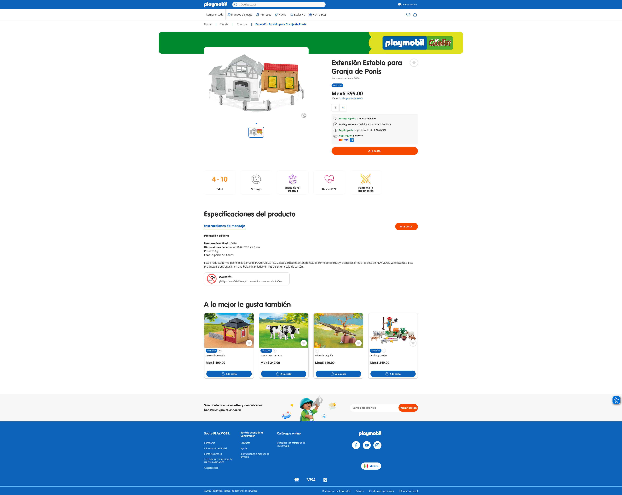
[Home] (215, 4)
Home (208, 24)
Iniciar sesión (410, 4)
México (374, 466)
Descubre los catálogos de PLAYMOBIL (291, 444)
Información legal (408, 491)
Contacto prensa (213, 453)
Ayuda (244, 448)
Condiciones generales (381, 491)
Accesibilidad (211, 467)
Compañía (209, 442)
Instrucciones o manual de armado (255, 455)
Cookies (360, 491)
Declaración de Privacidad (336, 491)
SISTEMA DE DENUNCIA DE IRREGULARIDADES (218, 461)
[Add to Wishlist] (414, 63)
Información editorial (215, 448)
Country (242, 24)
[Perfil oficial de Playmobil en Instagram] (377, 445)
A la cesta (374, 151)
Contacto (245, 442)
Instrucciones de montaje (224, 226)
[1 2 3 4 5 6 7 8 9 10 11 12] (375, 107)
